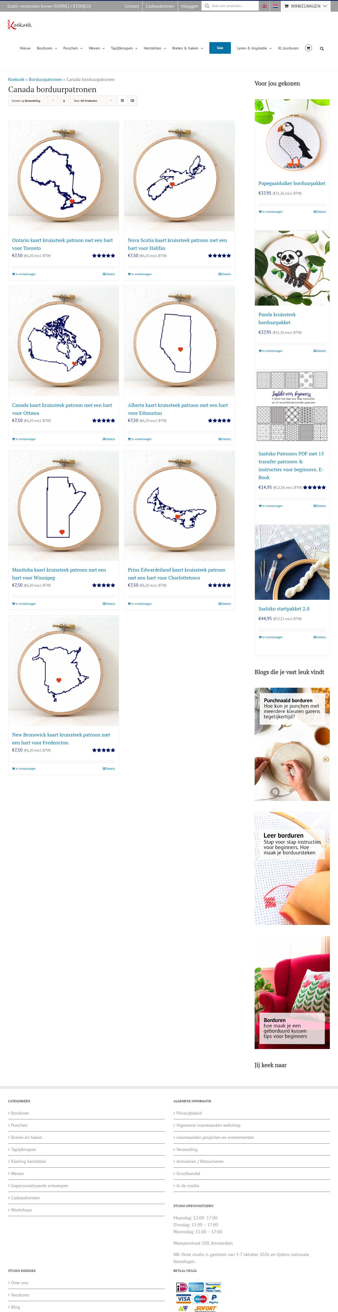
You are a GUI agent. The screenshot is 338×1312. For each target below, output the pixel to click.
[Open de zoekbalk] (321, 48)
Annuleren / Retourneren (200, 1161)
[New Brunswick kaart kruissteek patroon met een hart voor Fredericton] (63, 670)
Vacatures (20, 1295)
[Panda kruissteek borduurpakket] (292, 268)
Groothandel (188, 1173)
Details (110, 274)
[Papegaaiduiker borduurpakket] (292, 136)
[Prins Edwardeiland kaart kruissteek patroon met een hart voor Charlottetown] (179, 506)
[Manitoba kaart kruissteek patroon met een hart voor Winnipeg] (63, 506)
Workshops (21, 1210)
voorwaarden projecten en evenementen (215, 1137)
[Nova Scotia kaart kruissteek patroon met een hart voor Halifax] (179, 176)
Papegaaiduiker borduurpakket (292, 183)
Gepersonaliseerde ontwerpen (39, 1185)
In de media (187, 1185)
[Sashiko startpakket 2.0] (292, 562)
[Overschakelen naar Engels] (264, 6)
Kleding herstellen (28, 1161)
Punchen (19, 1125)
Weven (17, 1173)
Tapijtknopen (23, 1149)
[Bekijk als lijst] (132, 100)
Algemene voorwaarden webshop (208, 1125)
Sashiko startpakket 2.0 (284, 608)
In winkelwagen (26, 274)
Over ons (19, 1283)
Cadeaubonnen (25, 1198)
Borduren (20, 1113)
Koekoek (16, 79)
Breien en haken (26, 1137)
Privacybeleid (189, 1113)
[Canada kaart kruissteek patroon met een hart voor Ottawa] (63, 341)
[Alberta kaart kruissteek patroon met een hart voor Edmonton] (179, 341)
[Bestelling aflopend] (64, 101)
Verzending (187, 1149)
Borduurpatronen (45, 79)
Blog (15, 1307)
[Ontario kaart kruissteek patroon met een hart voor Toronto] (63, 176)
